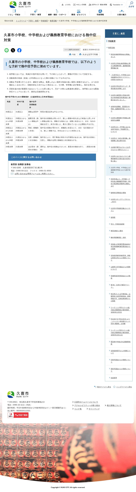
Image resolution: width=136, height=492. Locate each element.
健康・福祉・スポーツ (57, 14)
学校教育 (44, 21)
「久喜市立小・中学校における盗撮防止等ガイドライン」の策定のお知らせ (120, 77)
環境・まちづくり (78, 14)
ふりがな (68, 4)
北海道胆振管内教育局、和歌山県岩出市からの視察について (120, 258)
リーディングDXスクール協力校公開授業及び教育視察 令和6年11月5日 (120, 310)
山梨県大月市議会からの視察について (120, 268)
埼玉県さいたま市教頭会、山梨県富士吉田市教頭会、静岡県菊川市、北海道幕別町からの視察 (120, 297)
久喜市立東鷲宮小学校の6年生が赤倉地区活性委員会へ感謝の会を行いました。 (120, 97)
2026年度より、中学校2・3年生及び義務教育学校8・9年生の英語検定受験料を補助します (121, 182)
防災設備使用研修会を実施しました (120, 55)
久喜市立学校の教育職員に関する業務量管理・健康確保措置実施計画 (120, 66)
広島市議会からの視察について (120, 361)
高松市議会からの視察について (120, 370)
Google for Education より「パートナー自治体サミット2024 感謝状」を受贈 (120, 321)
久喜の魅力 (121, 14)
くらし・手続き (14, 14)
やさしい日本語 (81, 4)
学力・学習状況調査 (117, 224)
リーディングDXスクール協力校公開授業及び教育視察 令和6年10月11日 (120, 332)
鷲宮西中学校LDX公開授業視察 (120, 343)
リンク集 (78, 409)
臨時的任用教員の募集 (118, 192)
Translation (116, 5)
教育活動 (53, 21)
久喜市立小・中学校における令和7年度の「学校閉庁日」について (120, 129)
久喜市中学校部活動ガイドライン (120, 210)
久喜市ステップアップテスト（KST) (120, 201)
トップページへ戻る (124, 387)
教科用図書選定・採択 (118, 237)
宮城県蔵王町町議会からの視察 (120, 277)
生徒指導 (114, 378)
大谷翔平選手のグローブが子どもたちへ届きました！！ (120, 148)
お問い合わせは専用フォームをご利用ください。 (35, 174)
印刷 (74, 54)
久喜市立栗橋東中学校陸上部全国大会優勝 (120, 119)
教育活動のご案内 (117, 231)
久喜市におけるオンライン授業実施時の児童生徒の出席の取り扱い (120, 159)
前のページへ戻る (104, 387)
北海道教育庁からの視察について (120, 352)
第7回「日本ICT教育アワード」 (120, 286)
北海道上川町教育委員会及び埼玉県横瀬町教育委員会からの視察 (120, 246)
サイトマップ (94, 409)
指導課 (113, 217)
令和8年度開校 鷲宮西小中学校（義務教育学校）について (120, 109)
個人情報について (114, 405)
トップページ (21, 21)
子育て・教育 (35, 14)
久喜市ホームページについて (86, 402)
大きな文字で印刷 (90, 54)
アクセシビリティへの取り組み (87, 405)
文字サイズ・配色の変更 (99, 4)
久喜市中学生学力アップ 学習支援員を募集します (120, 87)
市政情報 (100, 14)
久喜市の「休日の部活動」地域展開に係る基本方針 (120, 139)
